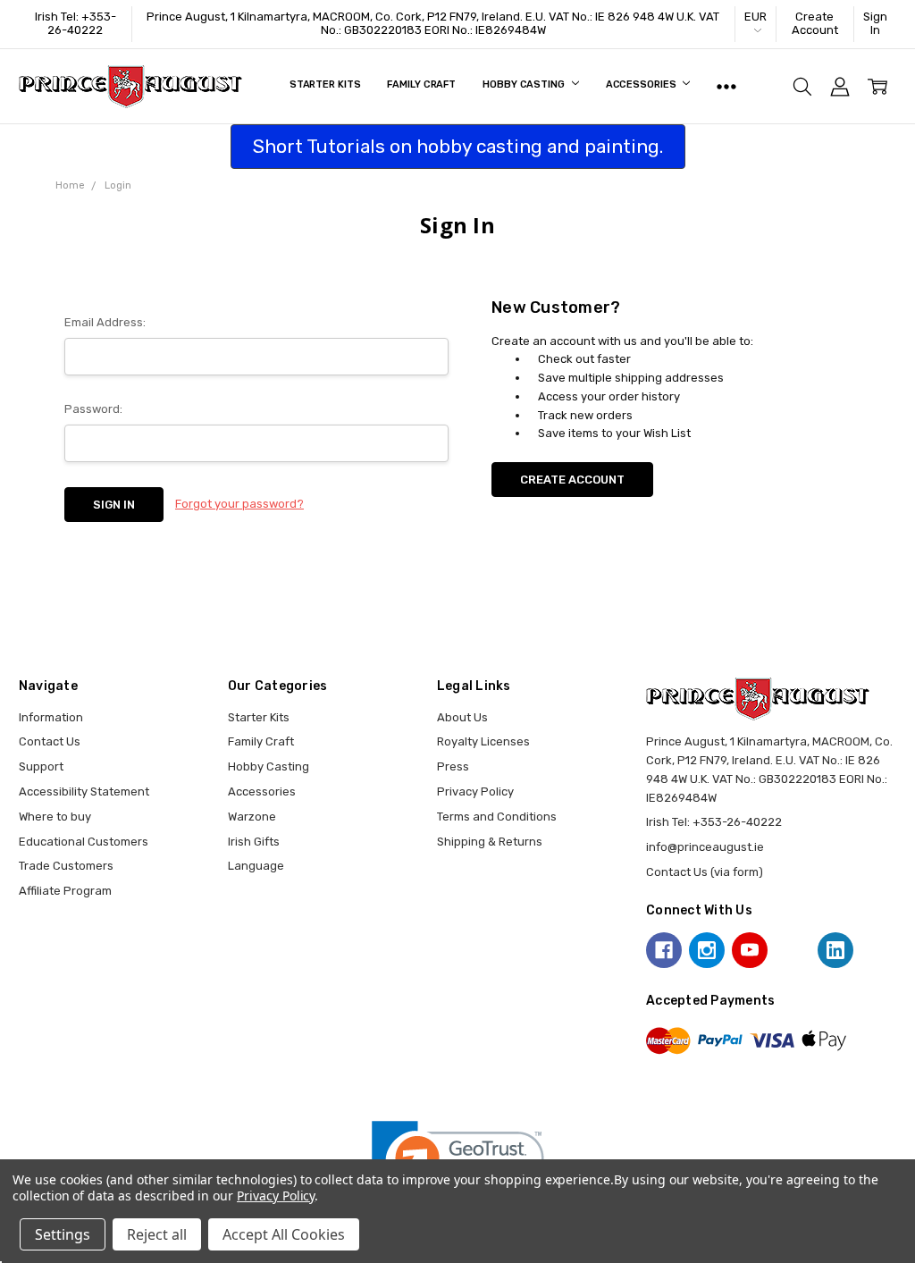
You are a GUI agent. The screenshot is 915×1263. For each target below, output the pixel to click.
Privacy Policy (475, 791)
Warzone (252, 816)
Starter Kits (325, 84)
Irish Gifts (254, 841)
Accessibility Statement (84, 791)
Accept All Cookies (283, 1234)
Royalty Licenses (483, 741)
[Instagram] (707, 950)
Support (41, 766)
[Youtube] (750, 950)
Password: (93, 409)
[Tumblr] (792, 950)
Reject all (157, 1234)
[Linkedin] (835, 950)
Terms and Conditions (497, 816)
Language (256, 865)
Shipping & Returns (489, 841)
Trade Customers (66, 865)
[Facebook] (664, 950)
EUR (755, 16)
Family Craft (421, 84)
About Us (462, 717)
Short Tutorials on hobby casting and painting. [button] (458, 146)
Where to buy (55, 816)
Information (51, 717)
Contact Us (49, 741)
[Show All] (726, 86)
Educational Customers (83, 841)
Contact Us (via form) (704, 872)
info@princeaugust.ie (705, 847)
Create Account (815, 23)
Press (453, 766)
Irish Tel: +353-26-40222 (75, 23)
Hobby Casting (525, 84)
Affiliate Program (65, 890)
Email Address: (105, 322)
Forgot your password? (239, 503)
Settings (62, 1234)
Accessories (642, 84)
